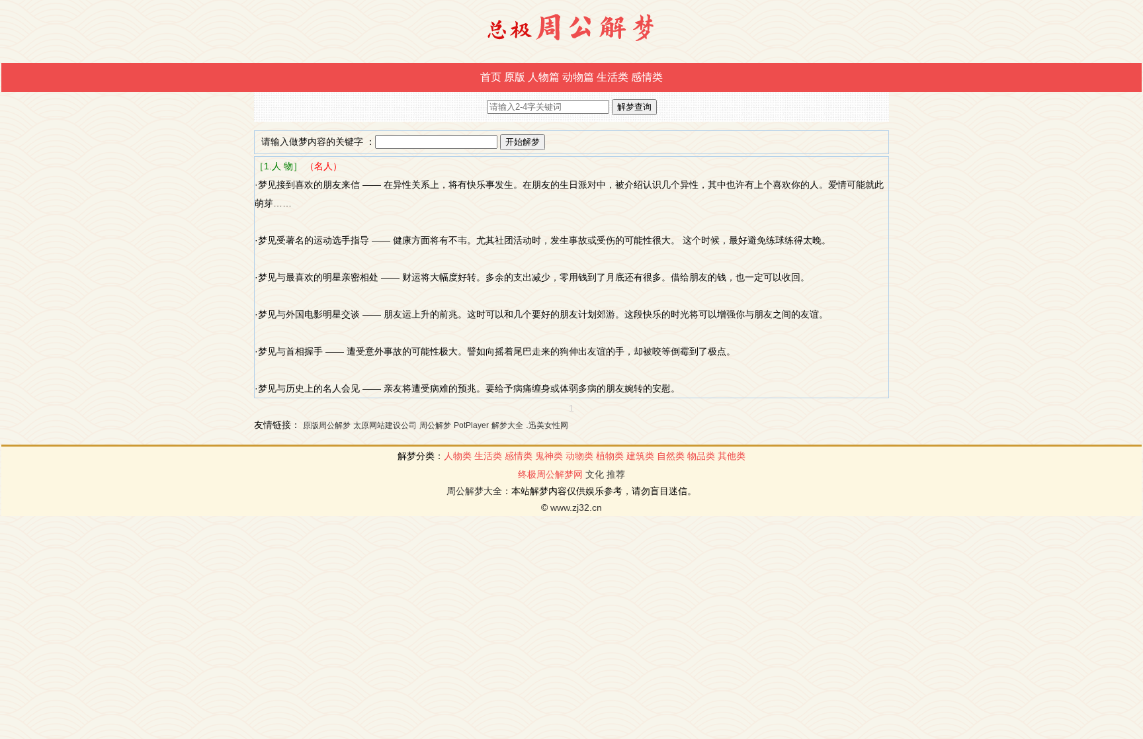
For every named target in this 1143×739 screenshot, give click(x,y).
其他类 (731, 456)
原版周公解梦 (327, 425)
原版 (514, 77)
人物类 (458, 456)
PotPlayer (471, 425)
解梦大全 (507, 425)
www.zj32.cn (576, 507)
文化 (594, 474)
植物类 (610, 456)
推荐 (616, 474)
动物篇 (578, 77)
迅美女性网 (548, 425)
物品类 (701, 456)
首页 (490, 77)
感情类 (647, 77)
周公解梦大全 (474, 491)
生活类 (612, 77)
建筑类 (640, 456)
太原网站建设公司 (385, 425)
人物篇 (544, 77)
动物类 (579, 456)
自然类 (671, 456)
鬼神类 (549, 456)
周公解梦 (435, 425)
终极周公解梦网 (550, 474)
